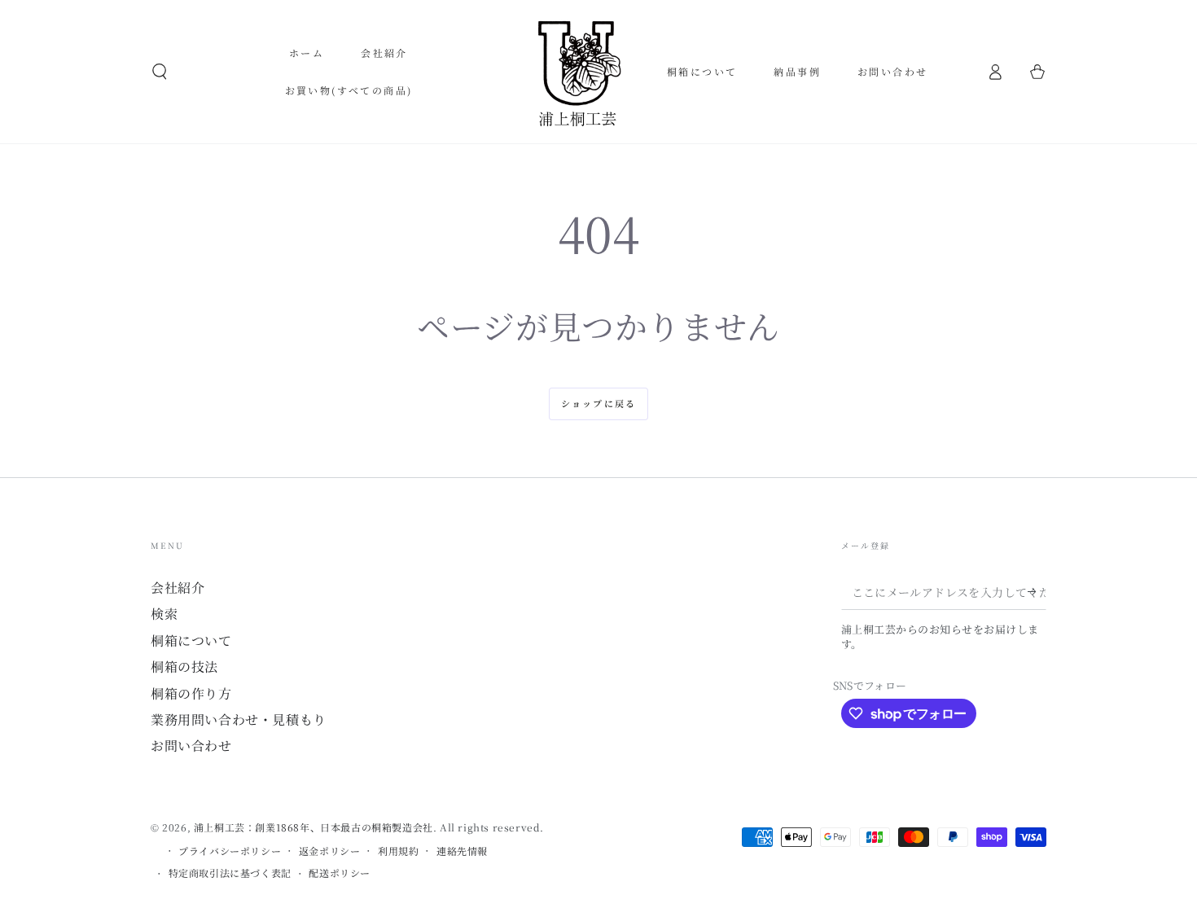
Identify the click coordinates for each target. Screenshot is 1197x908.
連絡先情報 (462, 851)
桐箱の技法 (184, 666)
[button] (159, 72)
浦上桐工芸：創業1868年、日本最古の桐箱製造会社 (313, 827)
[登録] (1037, 591)
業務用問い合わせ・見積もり (239, 719)
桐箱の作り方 (191, 693)
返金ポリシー (330, 851)
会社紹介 (177, 587)
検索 (164, 613)
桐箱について (191, 640)
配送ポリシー (339, 872)
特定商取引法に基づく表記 (230, 872)
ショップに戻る (598, 403)
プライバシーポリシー (229, 851)
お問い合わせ (191, 745)
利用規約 (398, 851)
